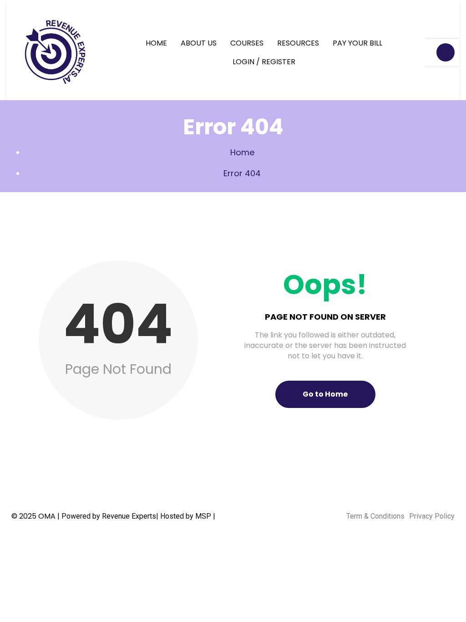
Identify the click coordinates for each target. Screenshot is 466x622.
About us (199, 43)
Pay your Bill (357, 43)
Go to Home (325, 394)
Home (156, 43)
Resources (298, 43)
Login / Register (264, 61)
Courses (246, 43)
